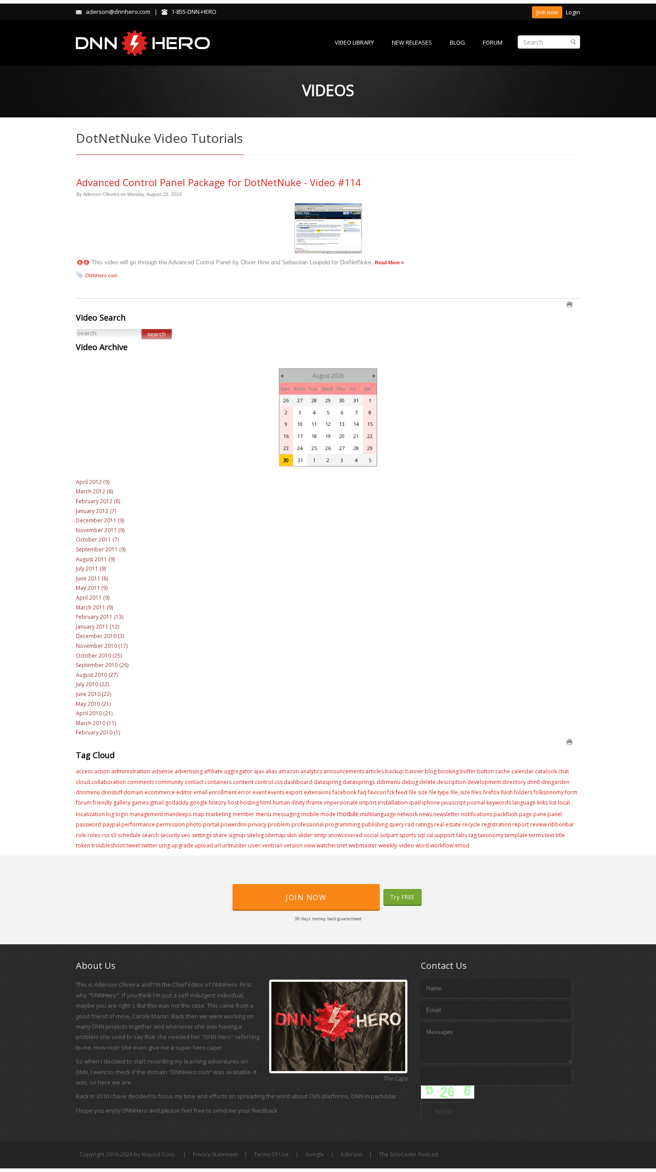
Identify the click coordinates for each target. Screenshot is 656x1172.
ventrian (272, 845)
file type (439, 792)
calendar (522, 771)
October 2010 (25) (99, 655)
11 (314, 424)
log (110, 814)
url (217, 845)
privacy (257, 824)
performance (138, 824)
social (371, 835)
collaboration (108, 782)
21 (356, 436)
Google (314, 1154)
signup (236, 835)
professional (307, 824)
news (425, 814)
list (552, 802)
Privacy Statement (215, 1154)
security (170, 835)
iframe (314, 802)
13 (342, 424)
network (407, 814)
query (396, 824)
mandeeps (177, 814)
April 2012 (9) (92, 482)
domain (133, 792)
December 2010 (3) (100, 636)
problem (279, 824)
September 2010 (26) (102, 665)
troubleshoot (108, 845)
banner (414, 771)
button (485, 771)
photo (194, 824)
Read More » (389, 262)
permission (170, 824)
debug (410, 782)
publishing (374, 824)
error (244, 792)
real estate (447, 824)
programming (342, 824)
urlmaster (234, 845)
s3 (113, 835)
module (348, 813)
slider (305, 835)
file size (418, 792)
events (276, 792)
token (83, 845)
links (542, 802)
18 (314, 436)
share (220, 835)
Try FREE (402, 897)
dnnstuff (111, 792)
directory (514, 782)
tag (473, 835)
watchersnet (331, 845)
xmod (462, 845)
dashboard (298, 782)
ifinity (298, 802)
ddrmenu (388, 782)
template (516, 835)
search (150, 835)
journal (476, 802)
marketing (218, 814)
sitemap (275, 835)
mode (328, 814)
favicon (377, 792)
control (264, 782)
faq (362, 792)
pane (539, 814)
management (146, 814)
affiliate (213, 771)
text (549, 835)
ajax (259, 771)
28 (314, 400)
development (484, 782)
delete (427, 782)
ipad (415, 802)
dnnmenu (88, 792)
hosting (249, 802)
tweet (133, 845)
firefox (491, 792)
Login (573, 12)
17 (300, 436)
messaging (286, 814)
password (88, 824)
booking (448, 771)
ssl (429, 835)
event (259, 792)
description (451, 782)
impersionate (341, 802)
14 (356, 424)
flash (507, 792)
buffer (468, 771)
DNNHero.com (101, 275)
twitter (149, 845)
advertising (188, 771)
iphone (431, 802)
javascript (453, 802)
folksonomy (549, 792)
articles (374, 771)
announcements (344, 771)
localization (90, 814)
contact (194, 782)
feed (401, 792)
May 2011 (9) (92, 588)
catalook (546, 771)
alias (271, 771)
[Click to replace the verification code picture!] (447, 1092)
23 (286, 448)
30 (342, 400)
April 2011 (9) (92, 597)
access (84, 771)
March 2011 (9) (94, 607)
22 (370, 436)
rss (105, 835)
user (254, 845)
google (199, 802)
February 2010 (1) (98, 732)
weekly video (396, 845)
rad (409, 824)
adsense (162, 771)
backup (394, 771)
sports (407, 835)
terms (536, 835)
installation (393, 802)
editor (184, 792)
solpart (389, 835)
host (233, 802)
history (217, 802)
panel (555, 814)
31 (356, 400)
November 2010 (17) (102, 646)
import (368, 802)
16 (286, 436)
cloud (83, 782)
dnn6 (533, 782)
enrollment (223, 792)
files (476, 792)
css (278, 782)
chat (563, 771)
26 (286, 400)
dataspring (327, 782)
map (198, 814)
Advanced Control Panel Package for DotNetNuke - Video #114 (218, 182)
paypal (111, 824)
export (294, 792)
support (444, 835)
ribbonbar (561, 824)
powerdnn (233, 824)
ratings (424, 824)
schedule (129, 835)
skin (292, 835)
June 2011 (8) (92, 578)
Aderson (351, 1154)
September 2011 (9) (100, 549)
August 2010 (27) (97, 675)
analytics (311, 771)
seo (186, 835)
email (201, 792)
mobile (310, 814)
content (243, 782)
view (309, 845)
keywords (498, 802)
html (265, 802)
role (81, 835)
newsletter (446, 814)
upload (204, 845)
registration (496, 824)
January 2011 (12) (97, 626)
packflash (506, 814)
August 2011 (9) (95, 559)
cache (502, 771)
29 (328, 400)
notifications (476, 814)
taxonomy (490, 835)
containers (218, 782)
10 (300, 424)
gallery (121, 802)
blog (430, 771)
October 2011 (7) (97, 539)
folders (523, 792)
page (525, 814)
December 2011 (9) (100, 520)
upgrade (182, 845)
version (293, 845)
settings (202, 835)
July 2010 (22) (92, 684)
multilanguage (378, 814)
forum (83, 802)
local (564, 802)
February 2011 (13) (99, 617)
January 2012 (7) (96, 511)
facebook (344, 792)
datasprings (359, 782)
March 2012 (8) (94, 491)
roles (93, 835)
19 (328, 436)
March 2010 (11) (96, 723)
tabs (461, 835)
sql (421, 835)
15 (370, 424)
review (538, 824)
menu (263, 814)
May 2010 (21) (93, 704)
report (520, 824)
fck (390, 792)
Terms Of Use (271, 1154)
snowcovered (345, 835)
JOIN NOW (306, 897)
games (140, 802)
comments (140, 782)
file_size (460, 792)
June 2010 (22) (93, 694)
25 (314, 448)
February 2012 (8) (98, 501)
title (560, 835)
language (524, 802)
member (243, 814)
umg (164, 845)
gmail (157, 802)
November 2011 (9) (100, 530)
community (169, 782)
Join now (547, 12)
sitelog (255, 835)
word (422, 845)
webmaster (363, 845)
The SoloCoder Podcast (409, 1154)
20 (342, 436)
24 (300, 448)
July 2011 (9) (91, 568)
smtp (320, 835)
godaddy (176, 802)
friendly (102, 802)
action (102, 771)
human (281, 802)
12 (328, 424)
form (571, 792)
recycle (471, 824)
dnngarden (555, 782)
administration (130, 771)
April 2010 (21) (94, 713)
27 (300, 400)
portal (211, 824)
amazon (288, 771)
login (122, 814)
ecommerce (160, 792)
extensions (317, 792)
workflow (441, 845)
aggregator (238, 771)
